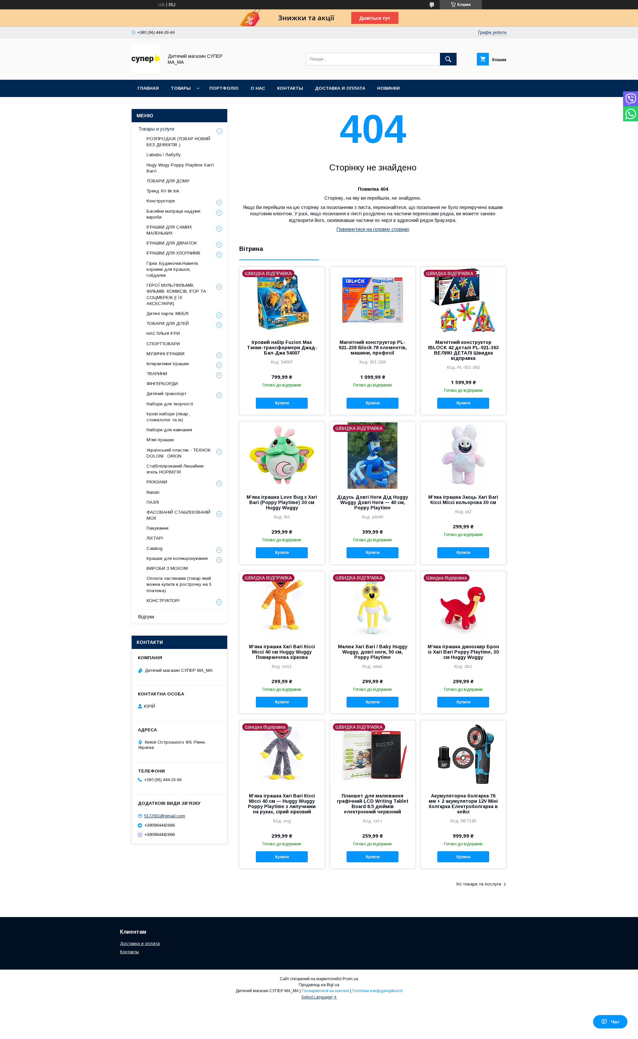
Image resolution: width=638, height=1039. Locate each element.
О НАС (258, 88)
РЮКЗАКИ (157, 481)
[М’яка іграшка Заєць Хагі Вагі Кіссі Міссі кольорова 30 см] (463, 455)
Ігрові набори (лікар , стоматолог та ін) (168, 416)
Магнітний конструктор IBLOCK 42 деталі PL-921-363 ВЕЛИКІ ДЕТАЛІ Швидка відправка (463, 350)
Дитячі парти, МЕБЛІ (167, 313)
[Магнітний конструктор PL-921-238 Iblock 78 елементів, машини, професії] (372, 300)
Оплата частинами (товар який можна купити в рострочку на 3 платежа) (179, 584)
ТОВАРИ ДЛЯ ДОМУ (168, 180)
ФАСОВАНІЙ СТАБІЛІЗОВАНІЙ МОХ (178, 515)
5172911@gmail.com (164, 815)
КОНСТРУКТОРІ (163, 600)
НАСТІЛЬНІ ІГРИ (163, 333)
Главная (148, 88)
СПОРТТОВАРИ (163, 343)
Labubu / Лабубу (164, 154)
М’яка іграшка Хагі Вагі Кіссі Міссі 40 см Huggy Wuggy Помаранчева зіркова (282, 652)
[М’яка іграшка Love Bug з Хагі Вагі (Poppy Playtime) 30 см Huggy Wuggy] (282, 455)
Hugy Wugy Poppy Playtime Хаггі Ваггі (180, 167)
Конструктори (161, 200)
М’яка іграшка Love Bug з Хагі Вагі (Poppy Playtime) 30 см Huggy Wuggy (282, 502)
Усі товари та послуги (478, 884)
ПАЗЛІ (153, 502)
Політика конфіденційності (377, 990)
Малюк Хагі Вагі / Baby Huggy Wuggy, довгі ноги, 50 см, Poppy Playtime (372, 652)
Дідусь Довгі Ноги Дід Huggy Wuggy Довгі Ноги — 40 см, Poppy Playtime (372, 502)
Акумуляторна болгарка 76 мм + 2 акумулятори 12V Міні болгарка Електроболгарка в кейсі (463, 803)
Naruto (153, 492)
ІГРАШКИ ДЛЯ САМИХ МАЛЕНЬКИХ (169, 230)
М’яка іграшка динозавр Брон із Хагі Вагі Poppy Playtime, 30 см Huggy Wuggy (463, 652)
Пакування (157, 528)
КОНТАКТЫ (290, 88)
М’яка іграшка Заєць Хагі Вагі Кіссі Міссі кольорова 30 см (463, 499)
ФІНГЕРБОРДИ (162, 383)
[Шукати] (448, 59)
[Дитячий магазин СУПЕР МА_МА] (146, 71)
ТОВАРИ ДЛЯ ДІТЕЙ (168, 323)
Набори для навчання (169, 429)
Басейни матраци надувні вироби (173, 214)
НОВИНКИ (388, 88)
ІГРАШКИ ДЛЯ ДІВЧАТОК (172, 243)
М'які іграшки (160, 439)
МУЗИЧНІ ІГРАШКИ (165, 353)
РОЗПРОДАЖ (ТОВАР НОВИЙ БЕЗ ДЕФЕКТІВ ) (178, 141)
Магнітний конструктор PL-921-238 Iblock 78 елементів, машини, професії (373, 348)
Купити (282, 403)
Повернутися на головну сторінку (373, 229)
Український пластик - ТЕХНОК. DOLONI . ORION (179, 453)
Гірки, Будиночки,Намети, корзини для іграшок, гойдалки (173, 269)
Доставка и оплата (140, 943)
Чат (615, 1021)
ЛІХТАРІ (155, 538)
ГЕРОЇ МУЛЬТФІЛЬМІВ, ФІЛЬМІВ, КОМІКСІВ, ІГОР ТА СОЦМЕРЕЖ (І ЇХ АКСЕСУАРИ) (176, 294)
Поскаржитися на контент (325, 990)
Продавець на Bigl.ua (319, 985)
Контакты (129, 951)
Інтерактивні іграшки (168, 363)
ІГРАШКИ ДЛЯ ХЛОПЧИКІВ (173, 253)
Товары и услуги (156, 129)
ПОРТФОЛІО (224, 88)
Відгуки (146, 616)
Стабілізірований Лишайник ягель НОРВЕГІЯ (175, 469)
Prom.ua (350, 979)
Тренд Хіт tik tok (163, 190)
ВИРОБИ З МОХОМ (167, 568)
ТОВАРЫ (181, 88)
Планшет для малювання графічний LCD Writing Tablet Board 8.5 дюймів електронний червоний (372, 803)
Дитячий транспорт (166, 393)
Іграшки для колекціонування (177, 558)
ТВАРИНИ (157, 373)
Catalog (154, 548)
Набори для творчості (170, 403)
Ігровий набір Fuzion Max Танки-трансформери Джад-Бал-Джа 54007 (282, 348)
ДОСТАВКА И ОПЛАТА (340, 88)
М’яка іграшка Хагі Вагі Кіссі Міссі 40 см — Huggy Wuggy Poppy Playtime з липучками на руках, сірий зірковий (282, 803)
